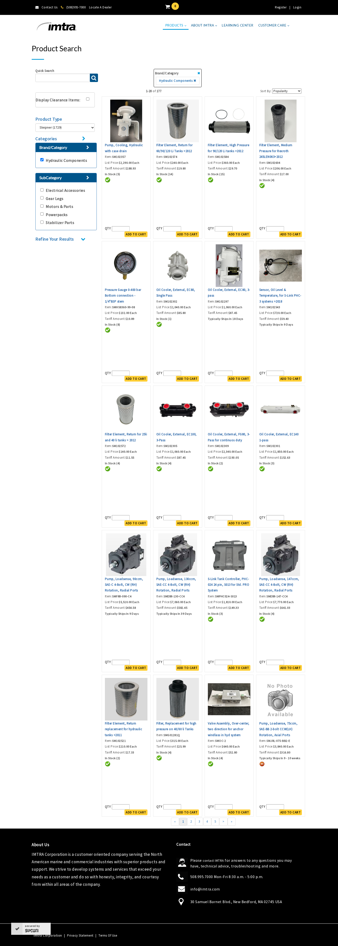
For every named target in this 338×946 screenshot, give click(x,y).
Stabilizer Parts (60, 222)
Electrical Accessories (65, 190)
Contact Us (50, 7)
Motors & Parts (59, 206)
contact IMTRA (213, 861)
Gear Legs (55, 198)
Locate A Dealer (100, 7)
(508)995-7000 (76, 7)
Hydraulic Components (66, 160)
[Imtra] (56, 27)
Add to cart (136, 234)
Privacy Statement (80, 935)
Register (281, 7)
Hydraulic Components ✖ (177, 81)
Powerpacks (57, 214)
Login (297, 7)
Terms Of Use (107, 935)
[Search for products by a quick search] (94, 78)
